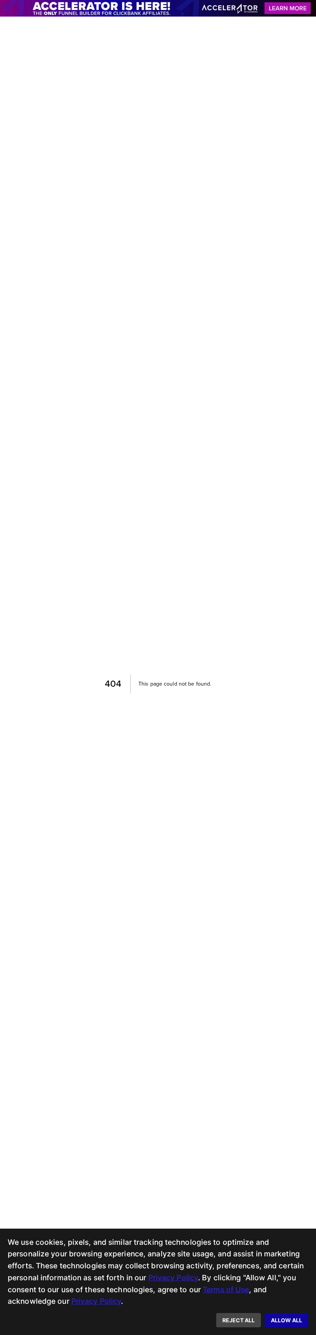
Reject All (238, 1320)
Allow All (286, 1320)
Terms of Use (226, 1289)
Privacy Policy (173, 1277)
